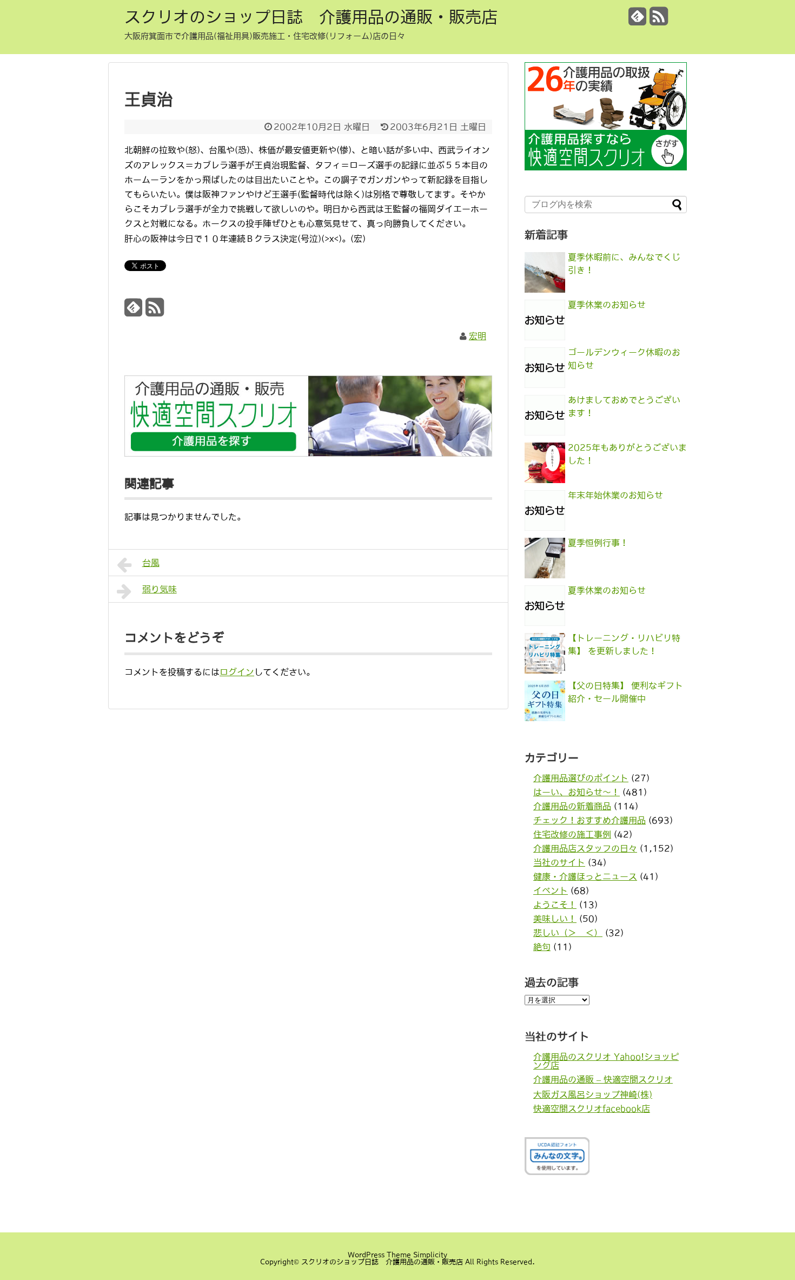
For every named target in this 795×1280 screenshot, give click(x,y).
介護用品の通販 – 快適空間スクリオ (603, 1079)
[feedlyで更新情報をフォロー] (637, 20)
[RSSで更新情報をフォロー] (659, 20)
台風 (151, 562)
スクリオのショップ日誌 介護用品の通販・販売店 (311, 17)
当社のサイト (559, 862)
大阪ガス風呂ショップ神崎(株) (592, 1094)
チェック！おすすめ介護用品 (589, 820)
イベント (550, 890)
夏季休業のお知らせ (607, 304)
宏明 (477, 336)
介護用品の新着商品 (572, 806)
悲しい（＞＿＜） (567, 932)
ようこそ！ (555, 904)
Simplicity (430, 1254)
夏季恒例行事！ (598, 542)
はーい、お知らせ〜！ (576, 792)
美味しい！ (555, 918)
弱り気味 (159, 589)
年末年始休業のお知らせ (615, 495)
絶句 (542, 946)
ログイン (237, 672)
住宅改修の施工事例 (572, 834)
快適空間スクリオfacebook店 (591, 1108)
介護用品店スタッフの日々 (585, 848)
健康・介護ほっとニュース (585, 876)
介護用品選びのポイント (580, 778)
